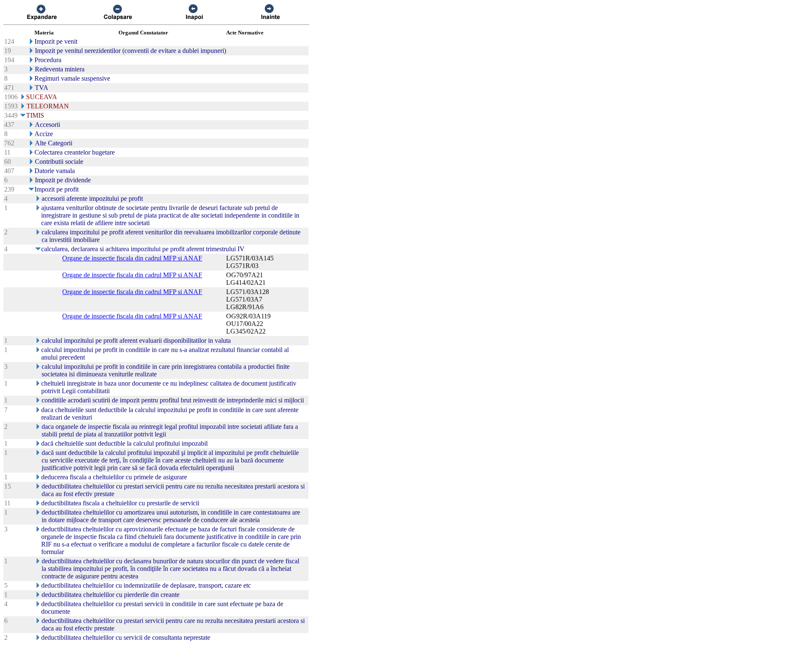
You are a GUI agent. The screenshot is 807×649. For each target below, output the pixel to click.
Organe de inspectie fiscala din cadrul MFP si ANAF (132, 258)
